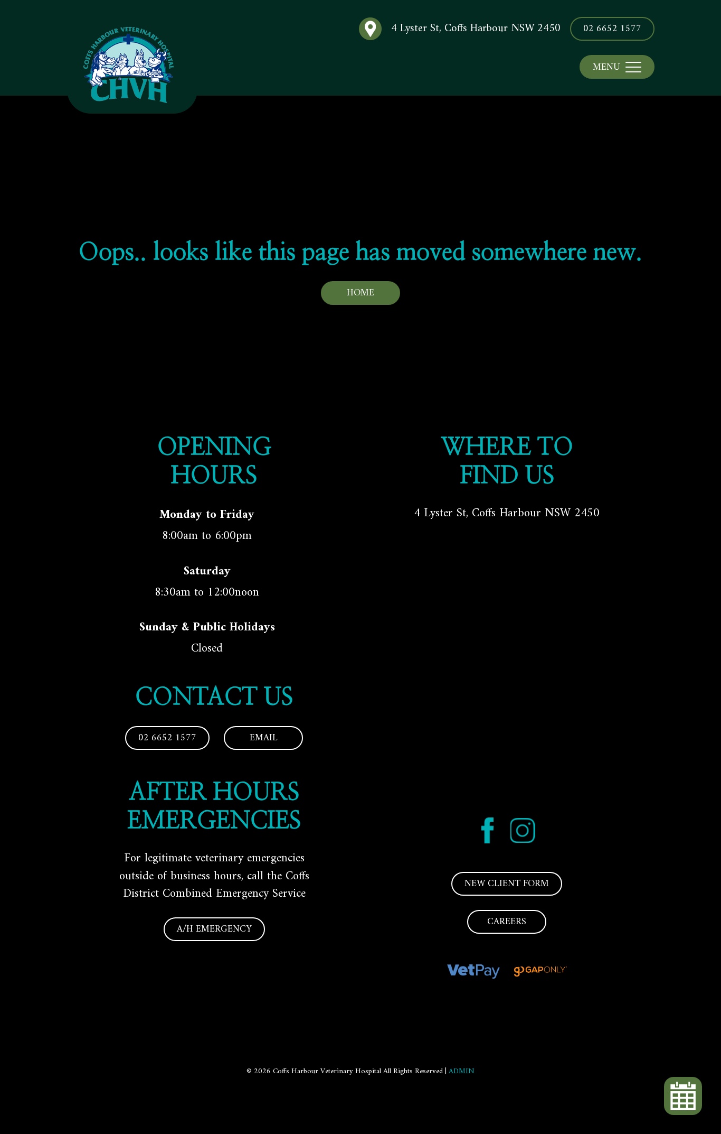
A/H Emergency (214, 929)
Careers (506, 922)
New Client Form (506, 884)
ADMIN (462, 1071)
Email (264, 738)
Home (360, 293)
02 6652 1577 (612, 29)
